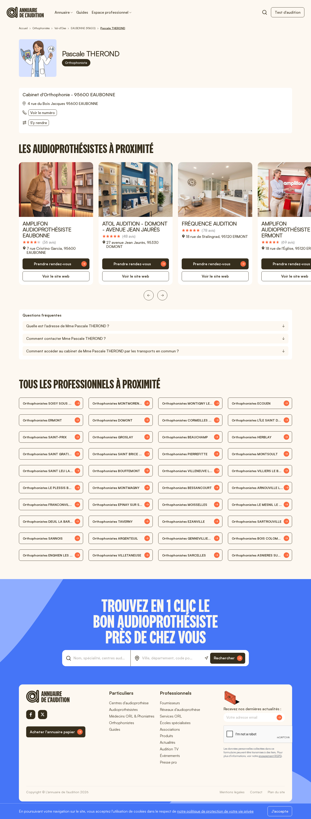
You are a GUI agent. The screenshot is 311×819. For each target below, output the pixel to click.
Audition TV (169, 749)
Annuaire (62, 12)
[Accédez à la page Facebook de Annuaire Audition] (30, 714)
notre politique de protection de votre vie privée (215, 811)
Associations (170, 729)
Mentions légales (232, 792)
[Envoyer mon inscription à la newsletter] (279, 717)
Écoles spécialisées (175, 722)
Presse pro (168, 762)
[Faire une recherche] (264, 12)
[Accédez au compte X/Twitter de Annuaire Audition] (42, 714)
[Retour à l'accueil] (55, 696)
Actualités (167, 742)
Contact (256, 792)
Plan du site (276, 792)
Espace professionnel (110, 12)
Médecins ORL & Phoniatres (131, 716)
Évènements (170, 755)
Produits (166, 735)
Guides (82, 12)
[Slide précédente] (149, 295)
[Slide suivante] (162, 295)
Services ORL (171, 716)
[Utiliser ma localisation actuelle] (206, 658)
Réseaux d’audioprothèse (180, 709)
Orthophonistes (121, 722)
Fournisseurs (170, 703)
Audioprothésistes (123, 709)
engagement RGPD (270, 756)
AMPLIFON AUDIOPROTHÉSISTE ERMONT (285, 229)
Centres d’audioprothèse (129, 703)
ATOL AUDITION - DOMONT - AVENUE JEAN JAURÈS (134, 226)
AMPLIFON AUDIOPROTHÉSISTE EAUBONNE (47, 229)
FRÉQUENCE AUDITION (209, 223)
